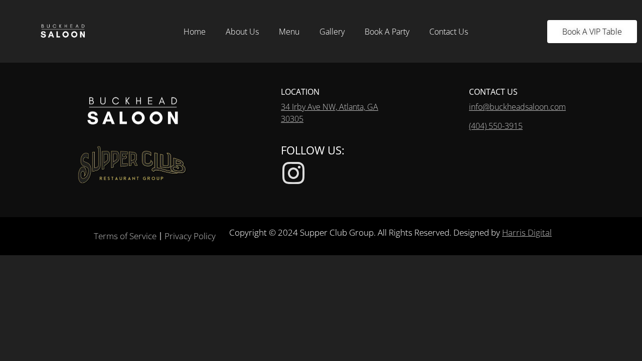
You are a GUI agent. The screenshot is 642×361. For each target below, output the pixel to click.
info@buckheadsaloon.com (517, 106)
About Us (242, 31)
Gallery (332, 31)
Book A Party (387, 31)
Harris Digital (527, 232)
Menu (289, 31)
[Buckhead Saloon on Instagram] (293, 173)
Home (195, 31)
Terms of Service (125, 236)
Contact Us (448, 31)
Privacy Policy (190, 236)
